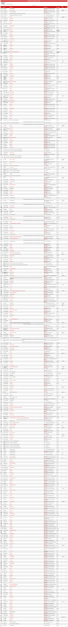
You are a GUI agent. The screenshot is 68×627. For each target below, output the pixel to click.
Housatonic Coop (12, 344)
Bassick (11, 104)
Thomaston (11, 181)
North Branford (11, 385)
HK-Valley (11, 284)
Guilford (11, 306)
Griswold (11, 73)
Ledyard (11, 43)
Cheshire (11, 393)
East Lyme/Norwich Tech (13, 332)
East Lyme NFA (12, 416)
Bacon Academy (12, 152)
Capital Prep (11, 535)
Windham (11, 59)
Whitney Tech (11, 439)
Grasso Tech (11, 67)
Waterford (11, 154)
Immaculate (11, 613)
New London (11, 31)
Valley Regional (16, 584)
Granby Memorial (14, 346)
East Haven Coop (12, 275)
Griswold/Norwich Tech (13, 478)
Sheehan (11, 266)
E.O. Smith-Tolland (12, 230)
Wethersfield (11, 405)
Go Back (34, 5)
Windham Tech (11, 18)
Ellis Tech (11, 83)
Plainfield (11, 8)
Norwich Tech (11, 20)
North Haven (11, 437)
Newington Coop (12, 195)
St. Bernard (11, 64)
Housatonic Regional (12, 161)
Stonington (11, 179)
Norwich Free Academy (13, 81)
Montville (11, 71)
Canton (11, 346)
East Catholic (11, 615)
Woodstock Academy (12, 159)
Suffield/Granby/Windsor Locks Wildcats (15, 223)
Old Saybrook (11, 132)
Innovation (11, 618)
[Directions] (45, 10)
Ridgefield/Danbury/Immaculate (14, 238)
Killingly (11, 33)
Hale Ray (11, 193)
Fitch (10, 474)
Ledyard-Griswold (12, 513)
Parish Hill (11, 483)
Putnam (11, 53)
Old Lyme (11, 292)
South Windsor (12, 330)
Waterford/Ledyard (12, 297)
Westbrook (11, 279)
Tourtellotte (11, 36)
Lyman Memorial (12, 38)
